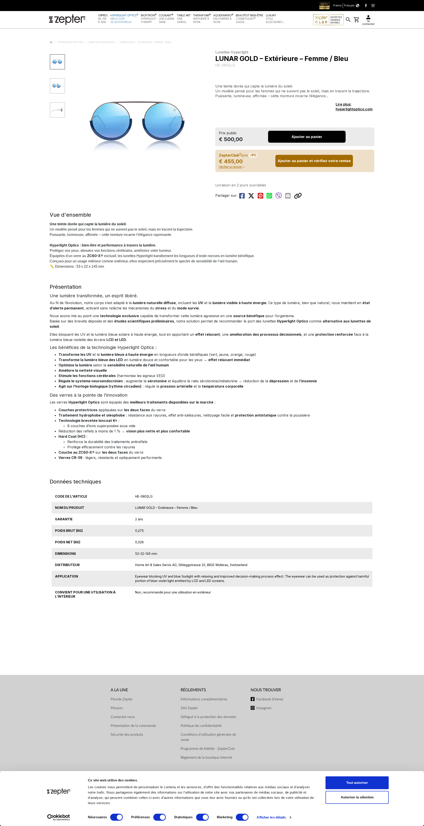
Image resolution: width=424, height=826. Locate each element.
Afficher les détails (271, 817)
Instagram (263, 708)
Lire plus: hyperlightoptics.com (354, 106)
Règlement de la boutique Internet (206, 757)
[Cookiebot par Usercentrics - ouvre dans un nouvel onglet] (58, 817)
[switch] (159, 817)
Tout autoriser (357, 782)
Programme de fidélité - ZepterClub (208, 748)
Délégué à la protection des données (208, 717)
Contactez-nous (123, 717)
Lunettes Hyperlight (102, 42)
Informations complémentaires (204, 699)
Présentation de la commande (133, 725)
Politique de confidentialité (201, 725)
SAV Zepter (189, 708)
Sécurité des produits (127, 734)
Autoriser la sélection (357, 797)
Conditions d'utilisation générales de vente (208, 737)
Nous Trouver (266, 690)
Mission (117, 708)
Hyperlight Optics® (70, 42)
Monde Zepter (122, 699)
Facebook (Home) (269, 699)
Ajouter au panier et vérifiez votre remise (314, 161)
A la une (119, 690)
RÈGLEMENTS (193, 690)
